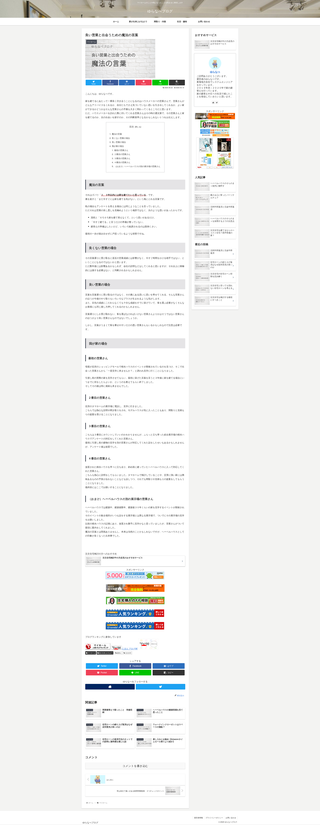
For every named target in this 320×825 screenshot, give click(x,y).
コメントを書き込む (135, 766)
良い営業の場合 (119, 141)
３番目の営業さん (122, 158)
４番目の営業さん (122, 162)
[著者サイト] (110, 687)
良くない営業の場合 (121, 137)
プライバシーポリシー (214, 817)
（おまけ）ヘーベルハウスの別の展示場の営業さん (137, 166)
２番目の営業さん (122, 154)
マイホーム (91, 653)
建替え (119, 653)
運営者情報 (198, 817)
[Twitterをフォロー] (160, 687)
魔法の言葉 (117, 133)
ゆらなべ (215, 71)
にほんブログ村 (130, 648)
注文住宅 (128, 653)
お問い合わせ (231, 817)
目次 (131, 126)
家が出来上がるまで (106, 653)
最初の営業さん (121, 150)
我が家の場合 (118, 145)
